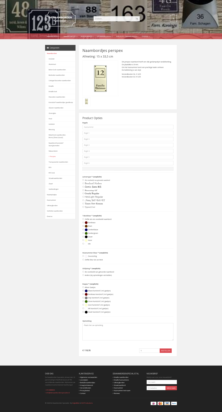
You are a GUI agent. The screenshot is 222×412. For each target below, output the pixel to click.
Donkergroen (93, 233)
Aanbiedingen (54, 189)
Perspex (53, 156)
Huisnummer (86, 36)
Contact (82, 393)
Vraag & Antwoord (86, 385)
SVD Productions (87, 403)
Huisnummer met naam (122, 390)
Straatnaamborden (55, 178)
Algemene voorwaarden (88, 377)
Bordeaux (91, 222)
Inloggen (173, 2)
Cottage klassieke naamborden (60, 80)
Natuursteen (53, 151)
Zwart (51, 184)
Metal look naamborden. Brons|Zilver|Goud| (57, 136)
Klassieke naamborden (57, 97)
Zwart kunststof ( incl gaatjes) (99, 312)
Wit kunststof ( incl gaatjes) (98, 308)
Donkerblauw (93, 229)
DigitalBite (75, 403)
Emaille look (53, 91)
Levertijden (84, 380)
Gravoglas (52, 113)
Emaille (51, 86)
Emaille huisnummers (121, 380)
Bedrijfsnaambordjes (87, 383)
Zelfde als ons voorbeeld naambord (98, 219)
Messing (52, 129)
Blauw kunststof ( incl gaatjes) (99, 291)
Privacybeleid (85, 390)
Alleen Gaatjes (90, 287)
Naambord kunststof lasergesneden (56, 144)
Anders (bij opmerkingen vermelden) (98, 275)
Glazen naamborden (56, 108)
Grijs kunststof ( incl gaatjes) (98, 298)
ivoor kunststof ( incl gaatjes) (99, 305)
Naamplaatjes (70, 36)
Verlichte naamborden (126, 36)
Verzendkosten (85, 388)
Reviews (117, 393)
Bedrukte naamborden (57, 75)
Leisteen (52, 124)
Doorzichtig (92, 256)
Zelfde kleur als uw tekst (94, 260)
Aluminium (52, 64)
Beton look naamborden (57, 70)
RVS (50, 167)
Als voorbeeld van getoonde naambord (99, 272)
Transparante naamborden (58, 162)
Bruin (90, 226)
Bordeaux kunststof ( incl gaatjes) (100, 294)
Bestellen (165, 351)
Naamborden (53, 36)
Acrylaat (51, 59)
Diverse (145, 36)
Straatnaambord (120, 385)
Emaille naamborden (121, 377)
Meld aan (171, 388)
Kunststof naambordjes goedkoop (61, 102)
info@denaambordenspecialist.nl (58, 393)
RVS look (52, 173)
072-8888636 (50, 390)
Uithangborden (104, 36)
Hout (50, 119)
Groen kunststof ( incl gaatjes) (99, 301)
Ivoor (90, 240)
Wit (89, 244)
